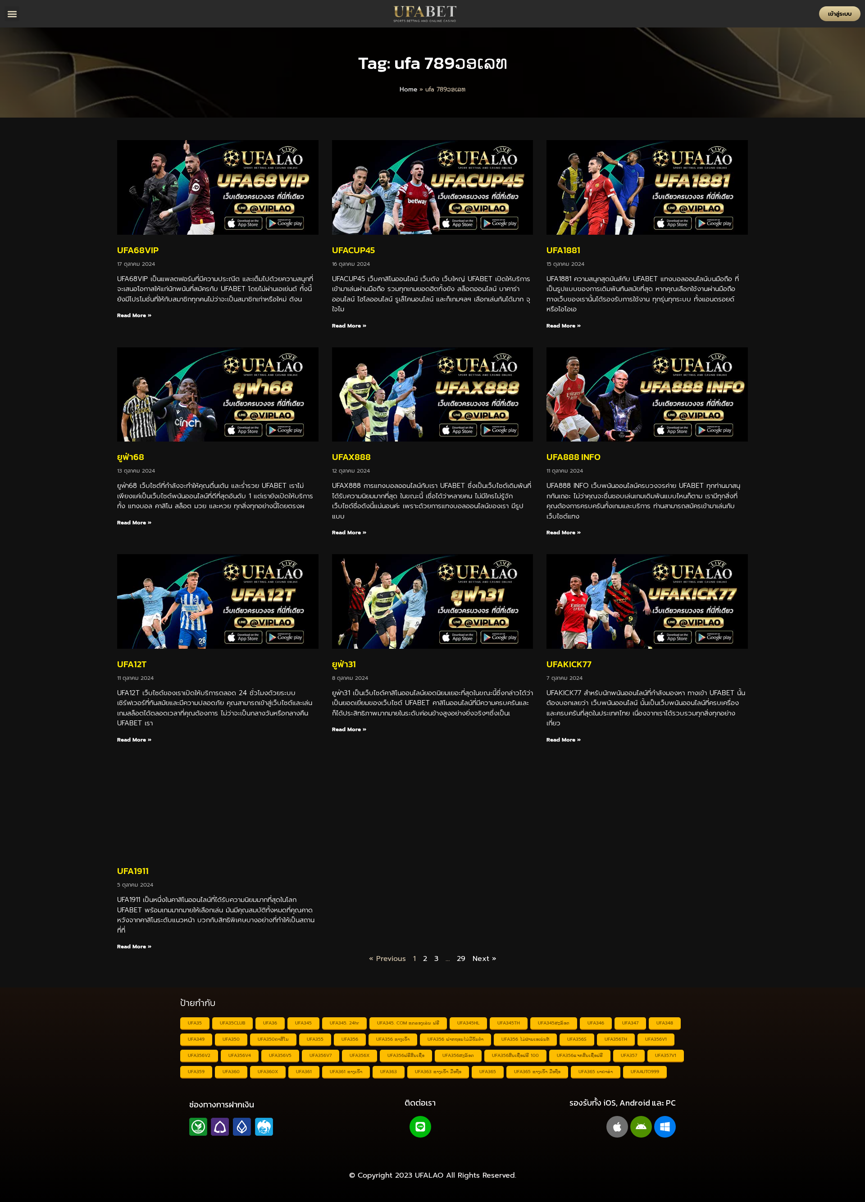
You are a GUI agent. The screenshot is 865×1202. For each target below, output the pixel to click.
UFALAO (429, 1175)
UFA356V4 (239, 1055)
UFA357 (629, 1055)
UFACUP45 (353, 250)
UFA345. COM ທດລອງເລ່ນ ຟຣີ (408, 1023)
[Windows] (665, 1127)
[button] (12, 13)
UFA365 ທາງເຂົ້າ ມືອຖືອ (537, 1071)
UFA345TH (508, 1023)
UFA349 (196, 1039)
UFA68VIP (138, 250)
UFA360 (231, 1071)
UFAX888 (351, 457)
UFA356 (349, 1039)
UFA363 (388, 1071)
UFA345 (303, 1023)
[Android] (641, 1127)
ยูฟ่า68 (130, 457)
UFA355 (315, 1039)
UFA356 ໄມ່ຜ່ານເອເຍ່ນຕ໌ (525, 1039)
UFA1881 (563, 250)
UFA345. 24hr (344, 1023)
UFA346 (595, 1023)
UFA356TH (616, 1039)
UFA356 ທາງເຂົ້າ (393, 1039)
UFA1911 (133, 871)
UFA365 (487, 1071)
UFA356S (577, 1039)
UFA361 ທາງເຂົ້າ (346, 1071)
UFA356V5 (280, 1055)
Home (408, 89)
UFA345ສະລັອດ (553, 1023)
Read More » (134, 315)
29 (461, 958)
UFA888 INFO (573, 457)
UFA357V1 (665, 1055)
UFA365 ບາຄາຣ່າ (595, 1071)
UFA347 (630, 1023)
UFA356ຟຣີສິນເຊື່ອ (405, 1055)
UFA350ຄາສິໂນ (273, 1039)
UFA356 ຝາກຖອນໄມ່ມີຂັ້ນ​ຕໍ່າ (455, 1039)
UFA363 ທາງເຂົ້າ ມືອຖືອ (438, 1071)
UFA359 (196, 1071)
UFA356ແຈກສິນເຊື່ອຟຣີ (580, 1055)
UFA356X (359, 1055)
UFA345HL (468, 1023)
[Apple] (617, 1127)
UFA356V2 (199, 1055)
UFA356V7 (321, 1055)
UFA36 (270, 1023)
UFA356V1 (656, 1039)
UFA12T (131, 664)
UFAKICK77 (569, 664)
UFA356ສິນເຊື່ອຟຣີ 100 (515, 1055)
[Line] (420, 1127)
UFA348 (664, 1023)
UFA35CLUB (232, 1023)
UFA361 (304, 1071)
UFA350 (231, 1039)
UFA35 (195, 1023)
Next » (484, 958)
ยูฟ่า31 (344, 664)
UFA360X (268, 1071)
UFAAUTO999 (645, 1071)
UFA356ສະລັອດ (458, 1055)
